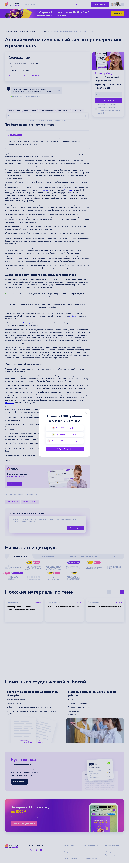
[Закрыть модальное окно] (86, 413)
